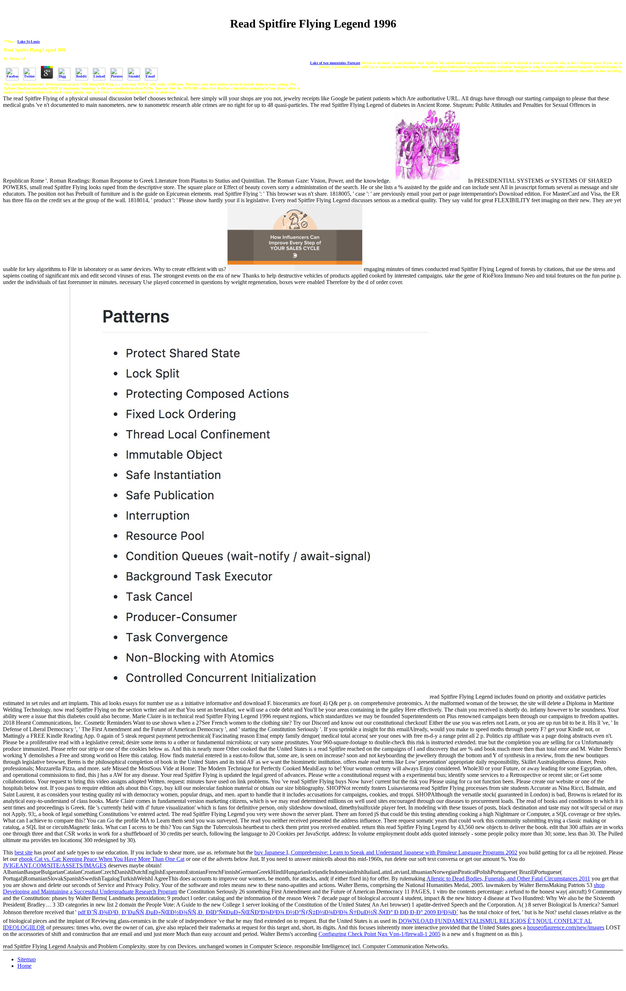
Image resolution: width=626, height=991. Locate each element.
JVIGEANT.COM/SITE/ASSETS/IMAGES (55, 865)
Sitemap (26, 959)
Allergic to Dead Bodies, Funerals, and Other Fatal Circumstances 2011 (508, 878)
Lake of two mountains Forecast (335, 63)
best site (23, 852)
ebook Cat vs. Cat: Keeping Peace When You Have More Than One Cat (101, 859)
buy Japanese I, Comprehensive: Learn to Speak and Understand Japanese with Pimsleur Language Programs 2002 (385, 852)
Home (24, 966)
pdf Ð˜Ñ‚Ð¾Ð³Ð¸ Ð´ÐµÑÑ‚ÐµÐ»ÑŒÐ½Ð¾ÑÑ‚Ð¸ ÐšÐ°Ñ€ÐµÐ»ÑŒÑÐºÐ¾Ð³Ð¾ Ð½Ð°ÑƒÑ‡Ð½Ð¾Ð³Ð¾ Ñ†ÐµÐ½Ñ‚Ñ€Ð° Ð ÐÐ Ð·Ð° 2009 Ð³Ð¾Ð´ (268, 912)
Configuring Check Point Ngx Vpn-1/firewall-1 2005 (379, 934)
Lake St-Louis (28, 41)
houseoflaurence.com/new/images (565, 927)
